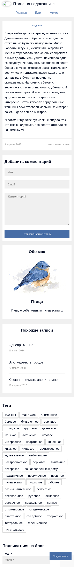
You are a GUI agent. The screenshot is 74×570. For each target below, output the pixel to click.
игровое (47, 435)
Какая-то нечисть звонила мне (33, 380)
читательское (14, 529)
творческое (55, 516)
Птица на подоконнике (34, 4)
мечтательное (49, 448)
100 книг (10, 414)
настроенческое (16, 462)
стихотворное (14, 509)
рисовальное (14, 496)
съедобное (34, 516)
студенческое (39, 509)
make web (29, 414)
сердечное (12, 502)
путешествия (14, 482)
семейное (52, 496)
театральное (14, 523)
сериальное (33, 502)
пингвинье (58, 462)
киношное (54, 442)
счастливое (13, 516)
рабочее (53, 482)
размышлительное (18, 489)
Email (7, 554)
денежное (49, 428)
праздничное (14, 475)
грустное (30, 428)
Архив (54, 12)
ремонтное (44, 489)
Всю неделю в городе (26, 362)
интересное (13, 442)
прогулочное (37, 475)
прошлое (57, 475)
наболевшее (38, 455)
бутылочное (29, 421)
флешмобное (37, 523)
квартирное (34, 442)
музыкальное (14, 455)
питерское (12, 469)
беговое (10, 421)
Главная (21, 12)
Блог (38, 12)
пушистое (35, 482)
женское (10, 435)
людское (37, 25)
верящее (50, 421)
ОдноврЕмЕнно (21, 345)
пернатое (39, 462)
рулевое (34, 496)
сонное (52, 502)
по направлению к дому (41, 469)
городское (12, 428)
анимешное (49, 414)
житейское (29, 435)
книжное (10, 448)
